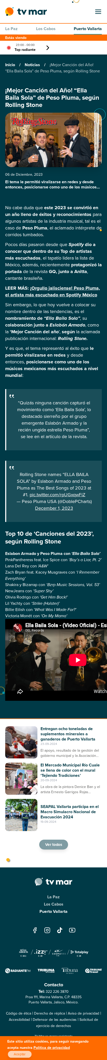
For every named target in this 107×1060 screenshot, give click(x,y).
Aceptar (20, 1054)
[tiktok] (60, 930)
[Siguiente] (48, 48)
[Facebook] (35, 930)
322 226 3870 (57, 991)
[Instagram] (47, 930)
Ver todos (53, 844)
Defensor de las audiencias (55, 1019)
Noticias (33, 65)
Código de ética (18, 1013)
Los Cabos (46, 29)
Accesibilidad (19, 1019)
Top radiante (25, 49)
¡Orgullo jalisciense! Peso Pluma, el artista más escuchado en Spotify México (52, 291)
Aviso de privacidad (83, 1013)
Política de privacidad (52, 1047)
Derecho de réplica (49, 1013)
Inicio (10, 65)
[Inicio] (26, 11)
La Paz (11, 29)
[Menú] (98, 11)
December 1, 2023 (54, 508)
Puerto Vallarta (88, 29)
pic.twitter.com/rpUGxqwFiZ (57, 494)
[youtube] (72, 930)
